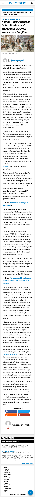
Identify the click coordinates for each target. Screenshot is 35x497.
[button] (32, 3)
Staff (5, 476)
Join (5, 492)
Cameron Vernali (17, 60)
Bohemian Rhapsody (10, 354)
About (5, 467)
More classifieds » (27, 463)
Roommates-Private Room (9, 444)
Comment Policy (7, 486)
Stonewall (7, 478)
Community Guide (7, 489)
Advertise (7, 473)
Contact (6, 469)
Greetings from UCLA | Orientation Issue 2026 (17, 12)
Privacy (6, 483)
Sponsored (7, 474)
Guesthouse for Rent (8, 451)
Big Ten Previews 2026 (10, 14)
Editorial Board (6, 480)
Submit (6, 471)
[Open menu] (2, 3)
